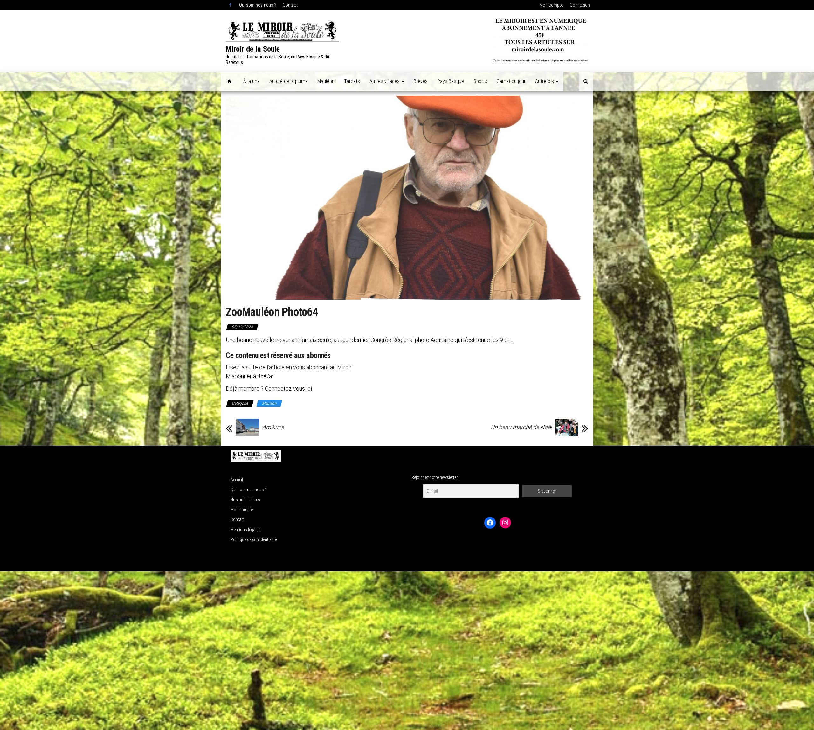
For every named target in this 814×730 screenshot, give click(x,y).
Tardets (352, 81)
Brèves (421, 81)
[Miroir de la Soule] (229, 81)
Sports (480, 81)
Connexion (580, 5)
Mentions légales (245, 529)
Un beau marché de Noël (521, 427)
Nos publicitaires (245, 499)
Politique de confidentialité (254, 539)
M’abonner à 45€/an (250, 376)
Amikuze (273, 427)
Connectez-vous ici (288, 388)
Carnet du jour (511, 81)
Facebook (231, 5)
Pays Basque (450, 81)
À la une (251, 81)
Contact (290, 5)
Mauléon (326, 81)
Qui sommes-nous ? (257, 5)
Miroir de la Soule (253, 49)
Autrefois (545, 81)
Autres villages (385, 81)
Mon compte (551, 5)
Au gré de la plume (288, 81)
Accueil (237, 479)
